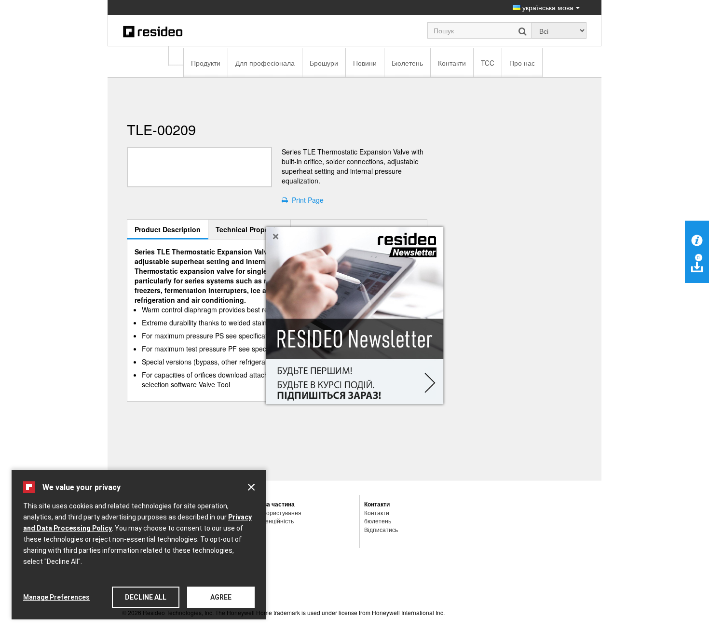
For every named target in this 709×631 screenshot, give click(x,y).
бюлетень (377, 521)
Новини (365, 63)
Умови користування (273, 512)
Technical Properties (249, 229)
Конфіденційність (269, 521)
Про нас (522, 63)
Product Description (168, 229)
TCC (487, 63)
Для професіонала (265, 63)
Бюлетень (407, 63)
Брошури (324, 63)
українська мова (546, 7)
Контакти (452, 63)
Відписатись (381, 529)
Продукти (205, 63)
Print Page (306, 200)
